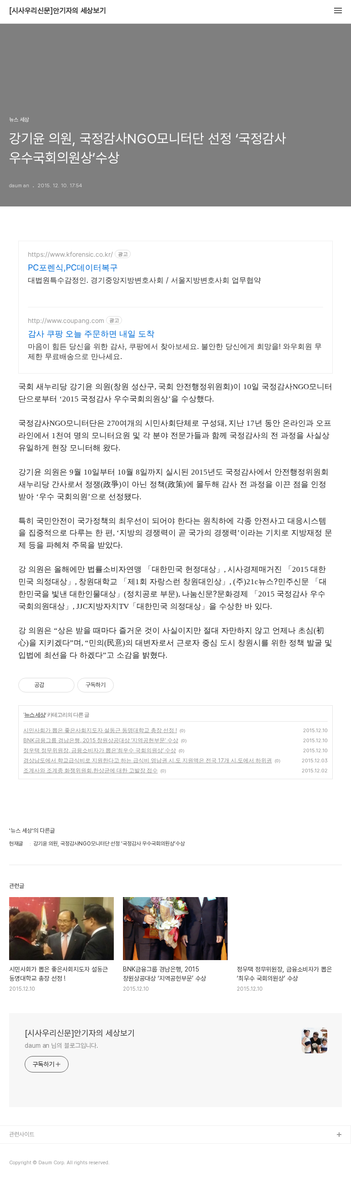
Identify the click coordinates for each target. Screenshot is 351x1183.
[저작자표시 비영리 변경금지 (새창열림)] (126, 685)
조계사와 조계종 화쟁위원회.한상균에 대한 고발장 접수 (90, 770)
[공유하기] (52, 685)
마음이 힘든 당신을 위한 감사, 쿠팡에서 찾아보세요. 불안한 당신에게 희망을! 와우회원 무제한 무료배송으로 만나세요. (175, 351)
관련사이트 (21, 1134)
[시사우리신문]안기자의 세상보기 (57, 11)
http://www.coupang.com (66, 320)
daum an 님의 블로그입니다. (61, 1045)
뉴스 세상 (34, 714)
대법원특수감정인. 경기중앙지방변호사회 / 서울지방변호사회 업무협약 (144, 280)
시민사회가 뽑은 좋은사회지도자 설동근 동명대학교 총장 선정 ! (100, 730)
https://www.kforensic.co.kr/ (70, 254)
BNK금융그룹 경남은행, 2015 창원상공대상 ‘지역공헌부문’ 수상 (100, 740)
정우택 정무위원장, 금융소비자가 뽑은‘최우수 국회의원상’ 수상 (99, 750)
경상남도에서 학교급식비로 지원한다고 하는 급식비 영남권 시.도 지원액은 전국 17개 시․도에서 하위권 (147, 760)
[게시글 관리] (64, 685)
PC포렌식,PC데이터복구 (73, 267)
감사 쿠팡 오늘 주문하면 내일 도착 (91, 333)
